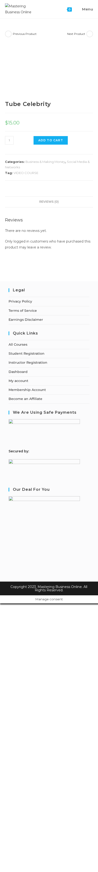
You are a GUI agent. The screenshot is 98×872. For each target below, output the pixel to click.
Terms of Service (23, 310)
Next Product (76, 34)
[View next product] (89, 34)
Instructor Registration (28, 362)
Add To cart (50, 140)
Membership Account (27, 390)
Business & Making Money (45, 162)
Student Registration (26, 353)
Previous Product (25, 34)
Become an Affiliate (25, 399)
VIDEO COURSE (26, 173)
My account (18, 381)
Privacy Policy (20, 301)
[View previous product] (8, 34)
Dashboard (18, 372)
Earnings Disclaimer (26, 319)
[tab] (49, 202)
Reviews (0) (49, 201)
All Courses (18, 344)
